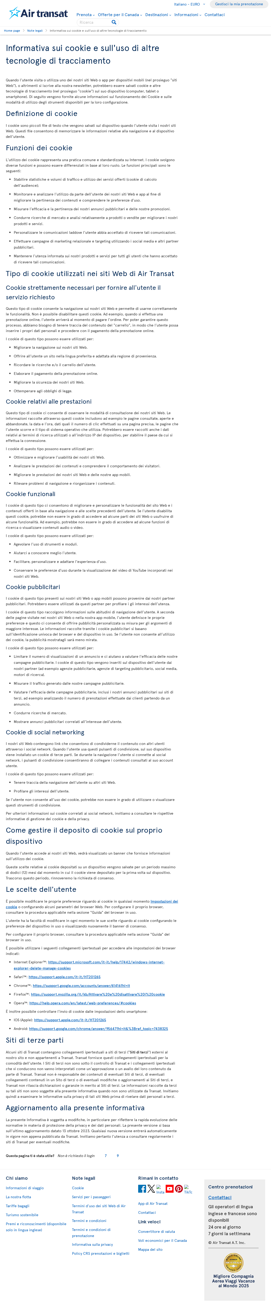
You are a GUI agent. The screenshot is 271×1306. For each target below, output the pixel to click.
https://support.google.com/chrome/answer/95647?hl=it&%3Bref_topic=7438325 (98, 1028)
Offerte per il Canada (118, 14)
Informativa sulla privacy (92, 1244)
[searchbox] (98, 22)
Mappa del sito (150, 1249)
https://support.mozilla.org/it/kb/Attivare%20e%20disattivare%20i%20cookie (98, 994)
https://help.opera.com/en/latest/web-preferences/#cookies (82, 1002)
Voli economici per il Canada (162, 1240)
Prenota (84, 14)
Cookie (78, 1187)
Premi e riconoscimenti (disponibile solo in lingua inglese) (36, 1226)
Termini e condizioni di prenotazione (91, 1232)
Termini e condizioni (89, 1220)
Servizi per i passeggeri (91, 1196)
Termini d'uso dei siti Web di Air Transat (99, 1208)
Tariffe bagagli (17, 1205)
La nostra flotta (18, 1196)
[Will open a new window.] (142, 1189)
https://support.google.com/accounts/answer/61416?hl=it (81, 985)
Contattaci (215, 14)
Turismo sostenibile (22, 1214)
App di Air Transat (153, 1203)
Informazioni (186, 14)
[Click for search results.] (114, 22)
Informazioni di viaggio (25, 1187)
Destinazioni (156, 14)
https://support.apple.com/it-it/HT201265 (65, 976)
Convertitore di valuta (156, 1231)
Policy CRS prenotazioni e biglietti (100, 1253)
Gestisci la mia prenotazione (239, 3)
